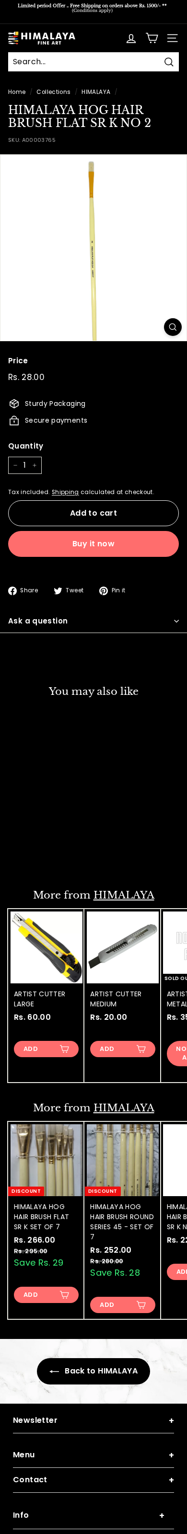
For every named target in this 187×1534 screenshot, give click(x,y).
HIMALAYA (96, 92)
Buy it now (93, 543)
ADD (30, 855)
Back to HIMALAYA (100, 1370)
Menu (93, 1455)
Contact (93, 1480)
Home (16, 92)
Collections (53, 92)
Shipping (65, 492)
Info (88, 1516)
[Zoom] (173, 327)
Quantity (26, 446)
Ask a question (38, 621)
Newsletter (93, 1421)
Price (18, 361)
